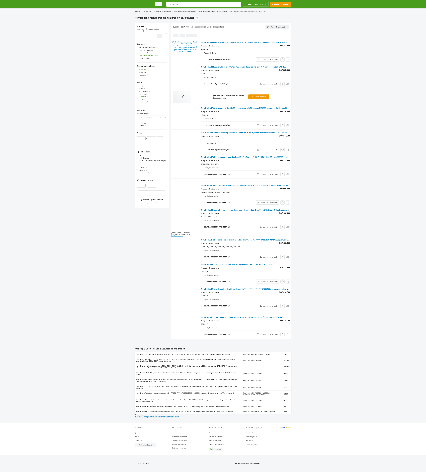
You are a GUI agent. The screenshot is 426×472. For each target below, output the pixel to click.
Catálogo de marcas (179, 448)
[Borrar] (166, 33)
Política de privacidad (179, 437)
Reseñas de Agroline (179, 444)
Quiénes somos (140, 433)
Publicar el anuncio (258, 97)
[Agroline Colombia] (144, 4)
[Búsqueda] (168, 4)
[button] (282, 59)
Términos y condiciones (180, 433)
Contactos (138, 440)
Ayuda (137, 437)
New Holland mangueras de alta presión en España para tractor (157, 417)
